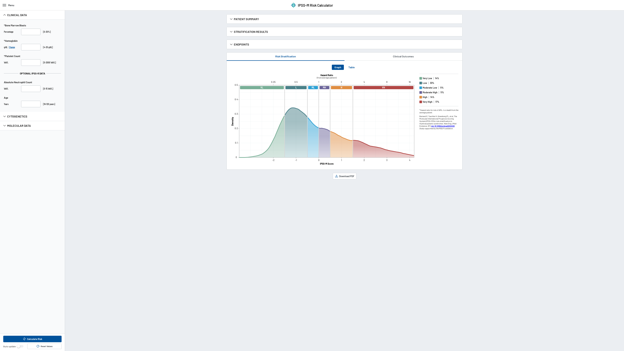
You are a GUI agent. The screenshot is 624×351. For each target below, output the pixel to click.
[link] (443, 126)
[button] (32, 339)
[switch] (20, 346)
